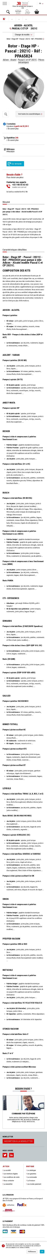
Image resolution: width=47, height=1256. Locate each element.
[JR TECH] (4, 18)
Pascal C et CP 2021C (27, 60)
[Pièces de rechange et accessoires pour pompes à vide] (22, 3)
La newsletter (8, 1184)
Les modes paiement (34, 1184)
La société (7, 1170)
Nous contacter (9, 1181)
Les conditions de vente (11, 1177)
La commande (32, 1177)
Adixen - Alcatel (9, 60)
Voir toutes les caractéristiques (29, 114)
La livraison (31, 1181)
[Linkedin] (11, 1155)
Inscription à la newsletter (18, 1141)
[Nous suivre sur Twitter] (5, 1155)
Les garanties (31, 1174)
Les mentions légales (11, 1174)
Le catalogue (31, 1170)
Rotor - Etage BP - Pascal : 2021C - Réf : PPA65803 (24, 39)
